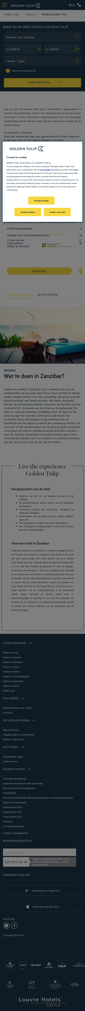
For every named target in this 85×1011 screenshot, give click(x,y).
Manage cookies (41, 200)
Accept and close (57, 211)
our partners (45, 169)
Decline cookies (28, 211)
